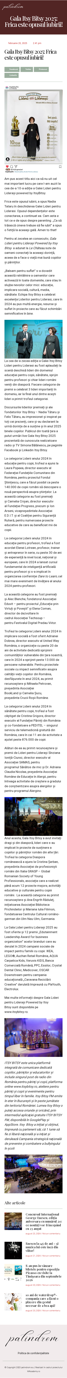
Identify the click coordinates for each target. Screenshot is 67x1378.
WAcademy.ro (33, 1371)
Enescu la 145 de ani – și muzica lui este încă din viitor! (42, 1247)
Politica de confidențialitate (33, 1353)
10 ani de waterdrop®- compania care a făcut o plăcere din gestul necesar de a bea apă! (42, 1300)
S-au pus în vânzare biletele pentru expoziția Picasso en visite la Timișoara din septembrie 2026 (44, 1273)
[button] (61, 6)
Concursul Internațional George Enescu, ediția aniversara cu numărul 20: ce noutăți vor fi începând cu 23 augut (44, 1221)
